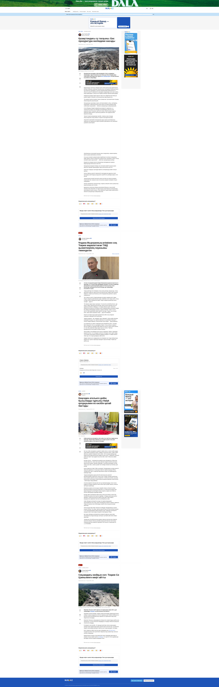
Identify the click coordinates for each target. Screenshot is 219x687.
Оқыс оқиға (67, 11)
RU (147, 8)
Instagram (114, 383)
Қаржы (79, 391)
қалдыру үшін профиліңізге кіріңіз (104, 213)
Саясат (79, 567)
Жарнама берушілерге (148, 680)
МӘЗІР (68, 8)
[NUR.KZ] (109, 8)
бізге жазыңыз (97, 195)
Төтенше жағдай (83, 11)
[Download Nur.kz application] (109, 3)
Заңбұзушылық (75, 11)
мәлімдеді (100, 636)
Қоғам (79, 235)
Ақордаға (92, 611)
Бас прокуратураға (106, 76)
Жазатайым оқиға (95, 11)
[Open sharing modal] (80, 83)
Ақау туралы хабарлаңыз (137, 680)
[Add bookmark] (80, 87)
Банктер (83, 391)
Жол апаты (89, 11)
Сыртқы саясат (85, 567)
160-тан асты (112, 630)
